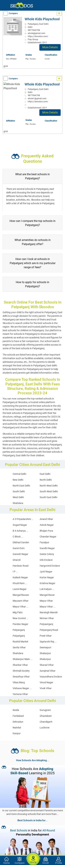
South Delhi (19, 491)
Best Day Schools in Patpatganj (19, 839)
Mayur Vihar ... (20, 606)
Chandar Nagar (48, 536)
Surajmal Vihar (47, 670)
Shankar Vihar (20, 665)
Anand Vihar (46, 519)
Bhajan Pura (46, 530)
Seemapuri (45, 647)
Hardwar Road (20, 565)
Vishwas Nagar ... (22, 688)
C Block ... (18, 536)
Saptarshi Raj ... (48, 641)
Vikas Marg (19, 682)
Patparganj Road (49, 630)
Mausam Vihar (20, 600)
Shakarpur (45, 653)
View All (32, 823)
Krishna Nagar (47, 583)
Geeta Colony (47, 554)
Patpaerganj (46, 624)
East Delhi (45, 474)
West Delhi (18, 497)
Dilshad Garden (21, 542)
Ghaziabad (45, 716)
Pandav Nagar (20, 624)
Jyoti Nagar (46, 571)
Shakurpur (45, 659)
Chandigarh (46, 721)
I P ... (15, 571)
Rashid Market (20, 641)
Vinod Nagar (46, 682)
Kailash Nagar (20, 577)
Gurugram (45, 710)
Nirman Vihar (47, 618)
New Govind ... (20, 618)
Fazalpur (44, 542)
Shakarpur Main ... (22, 659)
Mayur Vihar (46, 600)
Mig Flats (18, 612)
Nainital (17, 727)
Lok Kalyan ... (47, 589)
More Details (50, 47)
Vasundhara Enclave (51, 676)
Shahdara (18, 503)
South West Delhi (49, 491)
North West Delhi (49, 485)
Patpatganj (19, 635)
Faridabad (18, 716)
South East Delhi (48, 497)
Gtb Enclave (46, 560)
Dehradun (18, 721)
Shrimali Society (21, 670)
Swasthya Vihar (21, 676)
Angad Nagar (20, 525)
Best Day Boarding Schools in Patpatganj (39, 848)
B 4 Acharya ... (20, 530)
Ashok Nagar (47, 525)
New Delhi (18, 479)
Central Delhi (19, 474)
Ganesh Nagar (20, 554)
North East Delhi (21, 485)
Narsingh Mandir (49, 612)
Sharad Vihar (47, 665)
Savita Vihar (19, 647)
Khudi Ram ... (20, 583)
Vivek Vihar (46, 688)
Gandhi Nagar (47, 548)
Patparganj (19, 630)
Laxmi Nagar (20, 589)
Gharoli (16, 560)
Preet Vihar (46, 635)
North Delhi (46, 479)
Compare (13, 13)
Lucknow (45, 727)
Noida (16, 710)
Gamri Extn (19, 548)
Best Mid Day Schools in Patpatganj (22, 852)
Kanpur (17, 733)
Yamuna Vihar (20, 694)
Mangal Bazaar (21, 595)
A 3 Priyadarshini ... (23, 519)
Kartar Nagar (47, 577)
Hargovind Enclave (50, 565)
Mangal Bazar (47, 595)
